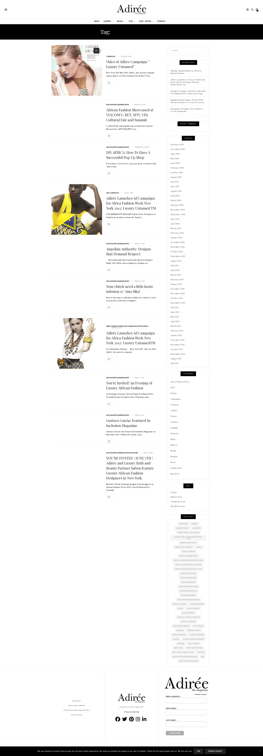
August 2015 (176, 191)
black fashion (193, 608)
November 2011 (178, 344)
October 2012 (177, 298)
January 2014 (176, 237)
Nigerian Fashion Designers (184, 657)
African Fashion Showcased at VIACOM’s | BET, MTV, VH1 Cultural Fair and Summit (129, 114)
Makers (121, 104)
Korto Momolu (179, 635)
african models (197, 604)
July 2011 (174, 363)
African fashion (188, 582)
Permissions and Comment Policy (77, 710)
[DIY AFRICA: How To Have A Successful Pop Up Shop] (108, 173)
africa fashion (188, 551)
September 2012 (178, 303)
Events (161, 21)
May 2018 (175, 158)
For (131, 21)
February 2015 (177, 205)
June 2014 (175, 219)
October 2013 (177, 251)
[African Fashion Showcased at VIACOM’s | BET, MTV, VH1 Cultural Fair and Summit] (108, 135)
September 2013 (178, 256)
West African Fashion (188, 661)
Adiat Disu (183, 524)
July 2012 (174, 307)
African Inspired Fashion (188, 600)
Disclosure (76, 701)
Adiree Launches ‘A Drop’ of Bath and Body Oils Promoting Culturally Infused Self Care (188, 82)
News (127, 104)
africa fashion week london (188, 565)
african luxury (179, 604)
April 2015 (175, 196)
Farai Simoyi (198, 626)
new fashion (193, 643)
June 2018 (175, 154)
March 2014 (176, 228)
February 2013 (177, 279)
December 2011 (177, 340)
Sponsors (133, 453)
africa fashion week (188, 556)
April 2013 (175, 270)
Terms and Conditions (76, 705)
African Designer (188, 573)
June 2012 (175, 312)
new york (178, 648)
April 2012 (175, 321)
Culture (174, 410)
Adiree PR (196, 528)
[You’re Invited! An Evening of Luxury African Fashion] (108, 403)
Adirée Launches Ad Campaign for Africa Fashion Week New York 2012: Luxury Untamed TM (131, 203)
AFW (107, 104)
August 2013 (176, 261)
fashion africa (193, 630)
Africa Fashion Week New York (188, 569)
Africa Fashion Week (114, 326)
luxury (176, 639)
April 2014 (175, 223)
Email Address (173, 696)
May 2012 (175, 317)
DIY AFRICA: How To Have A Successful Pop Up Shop (128, 155)
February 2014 (177, 233)
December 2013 (178, 242)
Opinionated (176, 468)
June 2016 (175, 186)
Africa (199, 547)
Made (120, 21)
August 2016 (176, 177)
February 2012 (177, 330)
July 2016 (175, 182)
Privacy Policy (76, 715)
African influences (188, 591)
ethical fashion (188, 622)
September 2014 (178, 214)
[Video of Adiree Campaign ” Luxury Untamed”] (76, 70)
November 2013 (178, 247)
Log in (173, 492)
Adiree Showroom (188, 543)
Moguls (174, 456)
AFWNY (180, 608)
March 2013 (176, 275)
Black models (188, 613)
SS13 (202, 657)
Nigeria (201, 652)
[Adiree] (131, 9)
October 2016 (177, 172)
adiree (195, 524)
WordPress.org (178, 506)
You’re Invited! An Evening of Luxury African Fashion (129, 385)
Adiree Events (182, 528)
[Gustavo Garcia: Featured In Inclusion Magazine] (108, 441)
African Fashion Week (188, 586)
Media (173, 451)
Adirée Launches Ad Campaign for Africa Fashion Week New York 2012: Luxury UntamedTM (130, 338)
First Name (171, 708)
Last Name (171, 720)
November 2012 (178, 293)
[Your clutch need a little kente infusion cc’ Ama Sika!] (108, 307)
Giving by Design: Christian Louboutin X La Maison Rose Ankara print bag (188, 92)
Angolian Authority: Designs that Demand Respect (128, 251)
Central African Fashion (188, 617)
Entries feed (176, 497)
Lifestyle (174, 433)
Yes (198, 751)
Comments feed (178, 501)
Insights (113, 104)
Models (181, 643)
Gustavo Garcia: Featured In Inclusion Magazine (128, 423)
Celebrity (175, 405)
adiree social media (183, 547)
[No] (259, 751)
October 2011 (177, 349)
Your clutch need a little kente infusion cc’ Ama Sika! (129, 289)
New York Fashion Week (183, 652)
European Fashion (181, 626)
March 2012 (176, 326)
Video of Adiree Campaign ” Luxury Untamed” (127, 64)
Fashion (174, 422)
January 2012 (176, 335)
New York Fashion (195, 648)
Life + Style (145, 21)
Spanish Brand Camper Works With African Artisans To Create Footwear (188, 101)
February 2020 (177, 144)
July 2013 (174, 265)
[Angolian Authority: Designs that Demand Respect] (108, 269)
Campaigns (110, 56)
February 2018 (177, 168)
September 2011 (178, 354)
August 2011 (176, 358)
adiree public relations (188, 532)
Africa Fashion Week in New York (188, 560)
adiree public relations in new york (188, 537)
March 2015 (176, 200)
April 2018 (175, 163)
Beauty (174, 393)
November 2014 (178, 209)
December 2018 (178, 149)
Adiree (107, 21)
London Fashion (197, 635)
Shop (96, 21)
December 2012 (178, 289)
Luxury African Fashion (193, 639)
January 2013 (176, 284)
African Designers (188, 578)
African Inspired (188, 595)
